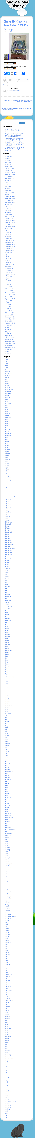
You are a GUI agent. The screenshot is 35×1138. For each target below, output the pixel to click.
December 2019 (10, 317)
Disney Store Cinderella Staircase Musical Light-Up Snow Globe (13, 130)
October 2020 (9, 297)
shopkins (7, 954)
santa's (7, 948)
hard (6, 685)
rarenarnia (8, 918)
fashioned (8, 608)
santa (6, 946)
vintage (7, 1077)
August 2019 (8, 325)
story (6, 996)
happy (7, 683)
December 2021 (10, 269)
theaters (7, 1016)
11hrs (6, 361)
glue (6, 659)
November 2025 (10, 174)
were (6, 1095)
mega (6, 781)
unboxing (8, 1055)
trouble (7, 1041)
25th (6, 363)
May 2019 (8, 331)
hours (7, 709)
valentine (7, 1067)
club (6, 498)
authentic (8, 413)
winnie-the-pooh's (10, 1101)
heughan (7, 695)
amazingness (9, 389)
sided (6, 960)
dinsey (7, 530)
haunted (7, 689)
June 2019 (8, 329)
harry (6, 687)
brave (6, 458)
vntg (6, 1081)
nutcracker (8, 834)
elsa (6, 574)
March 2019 (8, 335)
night (6, 825)
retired (7, 936)
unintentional (9, 1059)
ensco (7, 578)
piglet (6, 876)
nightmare (8, 827)
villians (7, 1075)
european (8, 586)
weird (6, 1093)
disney (14, 79)
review (7, 940)
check (6, 484)
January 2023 (9, 242)
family (7, 604)
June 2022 (8, 257)
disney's (7, 538)
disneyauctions (9, 544)
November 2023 (10, 222)
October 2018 (9, 345)
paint (6, 860)
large (6, 733)
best (6, 440)
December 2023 (10, 220)
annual (7, 395)
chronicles (8, 492)
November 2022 (10, 247)
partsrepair (8, 864)
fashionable (8, 606)
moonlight (8, 797)
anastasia (8, 391)
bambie (7, 423)
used (6, 1065)
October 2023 (9, 224)
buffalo (7, 462)
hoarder (7, 699)
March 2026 (8, 166)
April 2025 (8, 188)
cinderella (25, 79)
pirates (7, 882)
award (7, 415)
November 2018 (10, 343)
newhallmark (9, 817)
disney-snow (9, 540)
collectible (8, 502)
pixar (6, 884)
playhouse (8, 890)
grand (7, 665)
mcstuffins (8, 779)
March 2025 (8, 190)
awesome (8, 417)
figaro (6, 610)
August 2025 (8, 180)
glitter (7, 655)
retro (6, 938)
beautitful (8, 429)
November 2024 (10, 198)
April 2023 (8, 236)
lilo (6, 749)
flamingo (7, 618)
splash (7, 988)
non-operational (10, 830)
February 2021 (9, 289)
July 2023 (7, 230)
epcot (6, 580)
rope (6, 944)
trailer (7, 1039)
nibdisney (8, 821)
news (6, 819)
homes (7, 707)
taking (7, 1010)
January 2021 (9, 291)
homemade (8, 705)
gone (6, 661)
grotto (7, 669)
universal (7, 1063)
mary (6, 773)
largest (7, 735)
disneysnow (8, 552)
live (6, 759)
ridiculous (8, 942)
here (6, 693)
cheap (7, 482)
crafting (7, 516)
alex (6, 379)
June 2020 (8, 305)
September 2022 (10, 251)
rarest (7, 920)
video (6, 1073)
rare (6, 912)
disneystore (8, 554)
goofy (6, 663)
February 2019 (9, 337)
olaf (6, 840)
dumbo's (7, 566)
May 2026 (8, 162)
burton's (7, 466)
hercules (7, 691)
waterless (8, 1091)
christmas (8, 490)
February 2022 (9, 265)
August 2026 (8, 156)
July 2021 (7, 279)
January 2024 (9, 218)
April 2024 (8, 212)
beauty (7, 431)
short (6, 958)
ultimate (7, 1051)
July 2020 (7, 303)
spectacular (8, 986)
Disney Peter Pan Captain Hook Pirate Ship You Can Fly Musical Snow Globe (14, 149)
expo (6, 598)
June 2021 (8, 281)
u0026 (7, 1047)
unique (7, 1061)
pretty (7, 900)
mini (6, 791)
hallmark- (8, 675)
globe (4, 84)
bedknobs (8, 433)
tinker (6, 1027)
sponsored (8, 990)
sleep (6, 962)
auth (6, 411)
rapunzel (7, 910)
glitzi (6, 657)
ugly (6, 1049)
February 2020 (9, 313)
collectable (8, 500)
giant (6, 647)
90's (6, 369)
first (6, 616)
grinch (7, 667)
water (6, 1089)
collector (7, 506)
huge (6, 711)
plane (6, 886)
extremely (8, 600)
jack (6, 717)
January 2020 (9, 315)
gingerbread (8, 651)
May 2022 (8, 259)
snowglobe (8, 974)
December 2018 (10, 341)
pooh (6, 894)
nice (6, 823)
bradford (7, 454)
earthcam (8, 568)
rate (6, 922)
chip (6, 488)
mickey (7, 787)
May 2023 (8, 234)
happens (7, 681)
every (6, 590)
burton (7, 464)
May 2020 (8, 307)
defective (7, 526)
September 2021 (10, 275)
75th (6, 367)
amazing (7, 387)
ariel (6, 401)
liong (6, 755)
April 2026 (8, 164)
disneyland (8, 550)
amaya (7, 385)
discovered (8, 532)
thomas (7, 1018)
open (6, 846)
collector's (8, 508)
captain (7, 470)
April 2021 (8, 285)
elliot (6, 572)
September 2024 (10, 202)
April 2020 (8, 309)
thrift (6, 1022)
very (6, 1069)
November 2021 (10, 271)
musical (7, 805)
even (6, 588)
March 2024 (8, 214)
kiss (6, 723)
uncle (6, 1057)
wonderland (8, 1107)
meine (7, 783)
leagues (7, 743)
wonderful (8, 1105)
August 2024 (8, 204)
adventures (8, 373)
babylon (7, 419)
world (6, 1111)
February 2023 (9, 240)
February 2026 (9, 168)
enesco (7, 576)
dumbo (7, 564)
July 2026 (7, 158)
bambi (7, 421)
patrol (7, 866)
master (7, 775)
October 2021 (9, 273)
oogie (6, 844)
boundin (7, 450)
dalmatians (8, 522)
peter (6, 874)
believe (7, 437)
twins (6, 1045)
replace (7, 928)
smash (7, 968)
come (6, 510)
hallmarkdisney (9, 677)
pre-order (8, 898)
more (6, 799)
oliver (6, 842)
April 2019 (8, 333)
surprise (7, 1006)
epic (6, 582)
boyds (7, 452)
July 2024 (7, 206)
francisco (7, 635)
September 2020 (10, 299)
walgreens (8, 1085)
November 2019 (10, 319)
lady (6, 729)
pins (6, 880)
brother (7, 460)
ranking (7, 908)
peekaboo (8, 868)
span (6, 982)
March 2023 (8, 238)
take (6, 1008)
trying (6, 1043)
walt (6, 1087)
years (6, 1117)
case (6, 472)
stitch (6, 994)
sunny (7, 1002)
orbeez (7, 852)
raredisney (8, 914)
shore (6, 956)
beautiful (7, 427)
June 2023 (8, 232)
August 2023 (8, 228)
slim (6, 966)
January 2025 (9, 194)
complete (8, 512)
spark (6, 984)
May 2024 (8, 210)
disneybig (8, 546)
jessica (7, 721)
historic (7, 697)
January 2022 (9, 267)
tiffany (7, 1025)
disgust (7, 534)
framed (7, 632)
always (7, 383)
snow (6, 84)
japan (6, 719)
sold (6, 978)
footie (6, 626)
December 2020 (10, 293)
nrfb (6, 832)
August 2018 (8, 349)
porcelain (8, 896)
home (6, 703)
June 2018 (8, 353)
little (6, 757)
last (6, 737)
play (6, 888)
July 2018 (7, 351)
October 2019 (9, 321)
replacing (8, 930)
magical (7, 763)
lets (6, 747)
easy (6, 570)
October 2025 (9, 176)
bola (6, 444)
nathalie (7, 811)
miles (6, 789)
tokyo (6, 1031)
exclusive (7, 594)
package (7, 858)
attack (7, 409)
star (6, 992)
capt (6, 468)
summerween (9, 1000)
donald (7, 560)
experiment (8, 596)
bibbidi (7, 442)
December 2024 (10, 196)
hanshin (7, 679)
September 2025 (10, 178)
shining (7, 952)
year (6, 1115)
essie (6, 584)
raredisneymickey (10, 916)
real (6, 926)
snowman (8, 976)
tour (6, 1033)
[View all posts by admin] (5, 80)
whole (7, 1097)
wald (6, 1083)
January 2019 (9, 339)
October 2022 (9, 249)
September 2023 (10, 226)
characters (8, 478)
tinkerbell (8, 1029)
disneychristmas (10, 548)
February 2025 (9, 192)
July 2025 (7, 182)
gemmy (7, 643)
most (6, 801)
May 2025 (8, 186)
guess (6, 671)
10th (6, 359)
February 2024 (9, 216)
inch (6, 715)
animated (8, 393)
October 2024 (9, 200)
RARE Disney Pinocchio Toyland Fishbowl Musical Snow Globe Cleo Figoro (14, 144)
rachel (7, 906)
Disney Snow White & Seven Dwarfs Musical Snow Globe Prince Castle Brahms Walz (18, 100)
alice (6, 381)
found (7, 630)
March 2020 (8, 311)
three (6, 1020)
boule (6, 448)
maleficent (8, 769)
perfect (7, 870)
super (6, 1004)
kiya (6, 725)
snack (6, 970)
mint (6, 795)
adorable (7, 371)
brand (7, 456)
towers (7, 1035)
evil (6, 592)
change (7, 476)
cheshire (7, 486)
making (7, 767)
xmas (6, 1113)
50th (6, 365)
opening (7, 850)
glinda (7, 653)
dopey (7, 562)
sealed (7, 950)
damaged (8, 524)
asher (6, 407)
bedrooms (8, 435)
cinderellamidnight (10, 496)
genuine (7, 645)
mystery (7, 807)
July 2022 (7, 255)
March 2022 (8, 263)
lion (6, 753)
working (7, 1109)
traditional (8, 1037)
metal (6, 785)
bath (6, 425)
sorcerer (7, 980)
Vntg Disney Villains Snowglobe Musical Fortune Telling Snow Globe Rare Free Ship (14, 135)
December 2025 (10, 172)
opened (7, 848)
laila (6, 731)
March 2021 (8, 287)
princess (7, 902)
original (7, 854)
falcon (7, 602)
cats (6, 474)
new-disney (8, 813)
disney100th (8, 542)
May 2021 (8, 283)
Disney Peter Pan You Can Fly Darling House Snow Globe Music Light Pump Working (14, 140)
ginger (7, 649)
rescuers (7, 932)
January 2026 (9, 170)
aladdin (7, 377)
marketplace (9, 771)
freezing (7, 637)
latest (6, 739)
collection (8, 504)
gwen (6, 673)
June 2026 (8, 160)
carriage (22, 79)
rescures (7, 934)
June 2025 (8, 184)
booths (7, 446)
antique (7, 397)
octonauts (8, 836)
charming (8, 480)
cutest (7, 520)
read (6, 924)
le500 (6, 741)
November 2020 (10, 295)
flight (6, 622)
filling (6, 612)
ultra (6, 1053)
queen (7, 904)
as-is (6, 405)
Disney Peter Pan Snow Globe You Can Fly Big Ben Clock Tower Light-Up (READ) (16, 108)
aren (6, 399)
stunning (7, 998)
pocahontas (8, 892)
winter (7, 1103)
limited (7, 751)
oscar (6, 856)
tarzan (7, 1014)
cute (6, 518)
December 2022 (10, 244)
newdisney (8, 815)
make (6, 765)
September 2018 (10, 347)
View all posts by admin (14, 90)
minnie (7, 793)
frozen (7, 641)
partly (6, 862)
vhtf (6, 1071)
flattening (8, 620)
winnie (7, 1099)
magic (7, 761)
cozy (6, 514)
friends (7, 639)
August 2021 (8, 277)
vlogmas (7, 1079)
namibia (7, 809)
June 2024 (8, 208)
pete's (7, 872)
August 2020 (8, 301)
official (7, 838)
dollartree (8, 558)
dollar (6, 556)
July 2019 (7, 327)
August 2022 (8, 253)
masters (7, 777)
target (7, 1012)
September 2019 (10, 323)
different (7, 528)
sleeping (7, 964)
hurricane (8, 713)
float (6, 624)
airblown (7, 375)
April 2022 (8, 261)
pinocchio (8, 878)
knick (6, 727)
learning (7, 745)
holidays (7, 701)
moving (7, 803)
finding (7, 614)
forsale (7, 628)
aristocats (8, 403)
